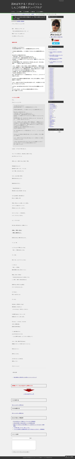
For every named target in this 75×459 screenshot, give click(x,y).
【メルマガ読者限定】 (53, 106)
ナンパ (51, 109)
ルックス (51, 114)
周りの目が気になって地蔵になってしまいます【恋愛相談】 (24, 421)
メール (51, 113)
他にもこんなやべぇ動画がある (17, 413)
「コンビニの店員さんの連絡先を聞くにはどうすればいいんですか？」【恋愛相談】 (29, 429)
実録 (50, 118)
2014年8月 (51, 94)
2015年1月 (51, 88)
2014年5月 (51, 98)
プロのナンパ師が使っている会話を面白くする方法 (56, 52)
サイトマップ (62, 0)
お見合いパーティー (53, 108)
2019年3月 (51, 71)
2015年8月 (51, 81)
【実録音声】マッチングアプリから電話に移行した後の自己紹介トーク (56, 59)
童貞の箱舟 (51, 126)
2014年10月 (51, 92)
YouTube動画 (27, 11)
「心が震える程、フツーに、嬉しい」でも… (21, 427)
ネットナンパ (52, 110)
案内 (50, 125)
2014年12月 (51, 89)
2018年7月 (51, 72)
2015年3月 (51, 85)
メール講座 (19, 11)
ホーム (14, 11)
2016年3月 (51, 80)
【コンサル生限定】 (53, 105)
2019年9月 (51, 69)
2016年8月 (51, 77)
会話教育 (18, 21)
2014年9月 (51, 93)
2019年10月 (51, 68)
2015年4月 (51, 84)
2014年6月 (51, 97)
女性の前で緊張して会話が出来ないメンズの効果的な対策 (24, 423)
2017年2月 (51, 76)
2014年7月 (51, 96)
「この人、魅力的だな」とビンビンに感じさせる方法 (56, 62)
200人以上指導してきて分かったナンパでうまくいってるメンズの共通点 (56, 56)
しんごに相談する (40, 11)
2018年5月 (51, 75)
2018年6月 (51, 73)
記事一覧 (33, 11)
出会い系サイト (52, 117)
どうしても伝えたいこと (53, 49)
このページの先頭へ (70, 456)
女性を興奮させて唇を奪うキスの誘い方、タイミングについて (25, 377)
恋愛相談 (22, 21)
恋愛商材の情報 (52, 121)
